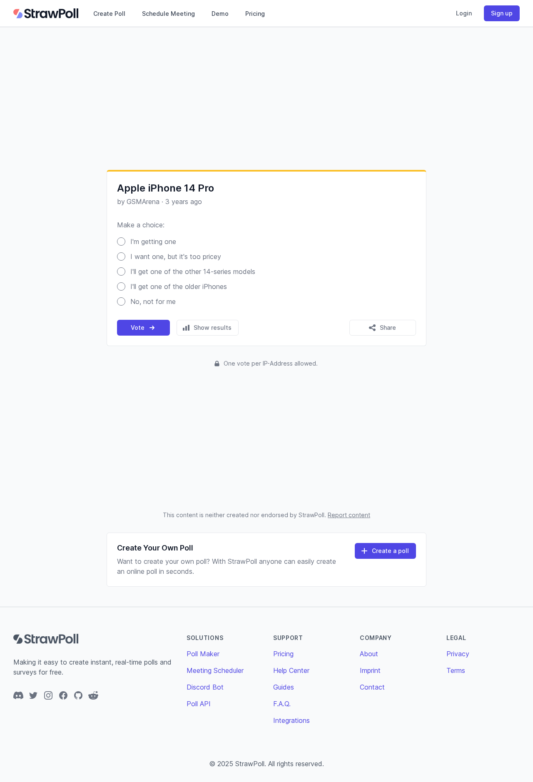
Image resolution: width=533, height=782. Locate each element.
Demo (220, 13)
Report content (349, 514)
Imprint (370, 670)
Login (464, 13)
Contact (372, 687)
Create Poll (109, 13)
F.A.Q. (282, 704)
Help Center (291, 670)
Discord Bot (205, 687)
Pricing (255, 13)
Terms (455, 670)
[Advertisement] (266, 98)
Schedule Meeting (168, 13)
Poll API (199, 704)
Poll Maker (203, 654)
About (369, 654)
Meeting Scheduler (215, 670)
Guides (283, 687)
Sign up (502, 13)
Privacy (457, 654)
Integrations (291, 720)
